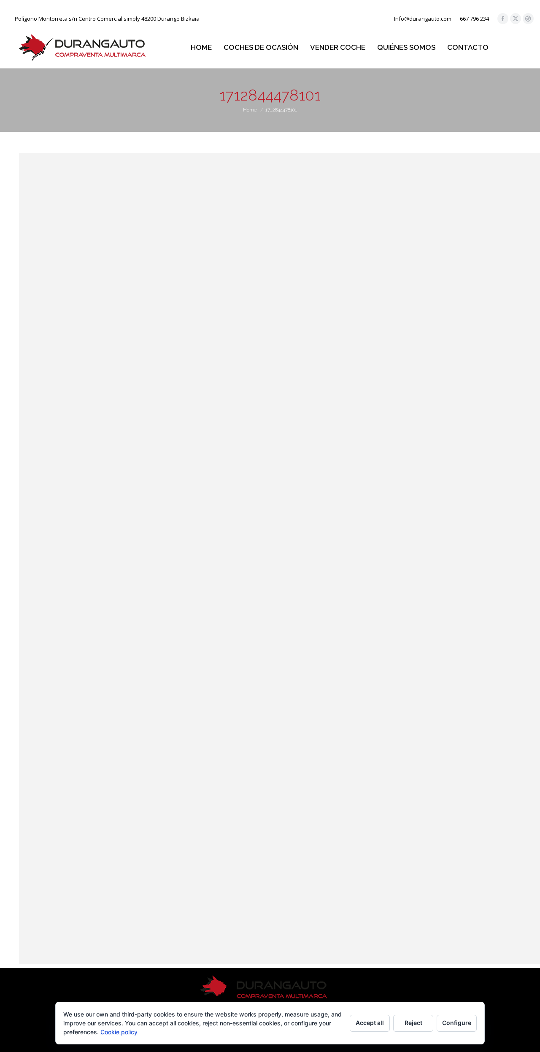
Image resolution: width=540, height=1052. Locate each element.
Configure (456, 1022)
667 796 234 (474, 18)
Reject (413, 1022)
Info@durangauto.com (422, 18)
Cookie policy (119, 1032)
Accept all (370, 1022)
